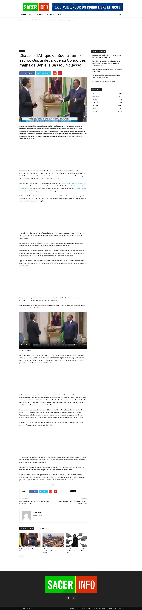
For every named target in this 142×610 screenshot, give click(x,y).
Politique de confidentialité (115, 608)
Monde (31, 14)
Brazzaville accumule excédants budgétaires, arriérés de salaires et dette (76, 550)
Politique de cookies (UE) (99, 608)
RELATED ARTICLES (27, 529)
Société (59, 14)
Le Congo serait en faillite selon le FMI (103, 81)
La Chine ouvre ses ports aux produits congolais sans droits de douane (52, 550)
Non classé (95, 102)
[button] (120, 14)
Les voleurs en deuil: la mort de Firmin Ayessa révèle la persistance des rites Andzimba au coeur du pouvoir (106, 63)
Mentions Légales (75, 608)
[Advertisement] (71, 35)
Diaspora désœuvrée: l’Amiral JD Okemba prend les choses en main (34, 502)
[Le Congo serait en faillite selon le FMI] (29, 540)
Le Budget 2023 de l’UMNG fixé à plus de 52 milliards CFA (73, 502)
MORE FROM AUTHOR (41, 529)
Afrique (23, 14)
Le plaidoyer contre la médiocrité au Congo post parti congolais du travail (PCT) (106, 56)
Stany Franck (25, 69)
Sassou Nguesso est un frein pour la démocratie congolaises (107, 70)
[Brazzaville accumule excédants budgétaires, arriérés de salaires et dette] (76, 540)
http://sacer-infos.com (38, 515)
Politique (50, 14)
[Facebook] (68, 598)
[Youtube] (74, 598)
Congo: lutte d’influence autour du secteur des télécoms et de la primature (106, 76)
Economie (40, 14)
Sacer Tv (95, 108)
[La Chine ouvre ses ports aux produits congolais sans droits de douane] (53, 540)
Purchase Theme (86, 608)
